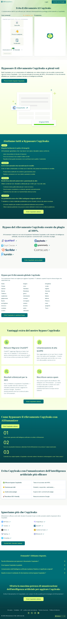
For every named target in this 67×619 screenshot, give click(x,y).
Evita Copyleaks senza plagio (33, 260)
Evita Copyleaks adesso (33, 212)
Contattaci (16, 610)
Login (46, 2)
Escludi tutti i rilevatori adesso (13, 543)
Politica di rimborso (55, 610)
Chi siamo (10, 610)
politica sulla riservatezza (30, 610)
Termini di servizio (43, 610)
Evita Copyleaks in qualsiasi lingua (14, 315)
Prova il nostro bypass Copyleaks (14, 81)
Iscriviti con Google (58, 2)
